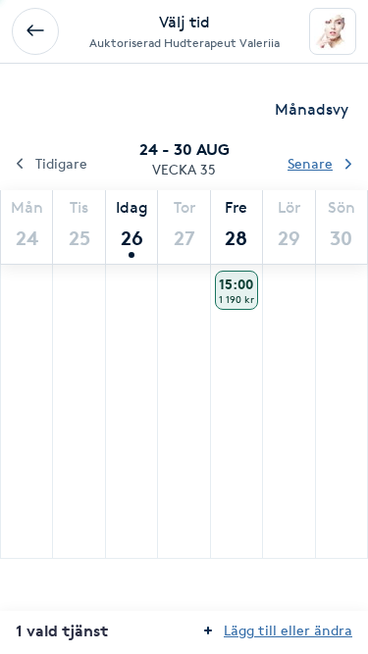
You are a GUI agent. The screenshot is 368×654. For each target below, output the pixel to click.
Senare (310, 163)
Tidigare (61, 163)
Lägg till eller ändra (288, 630)
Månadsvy (311, 109)
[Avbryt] (35, 31)
